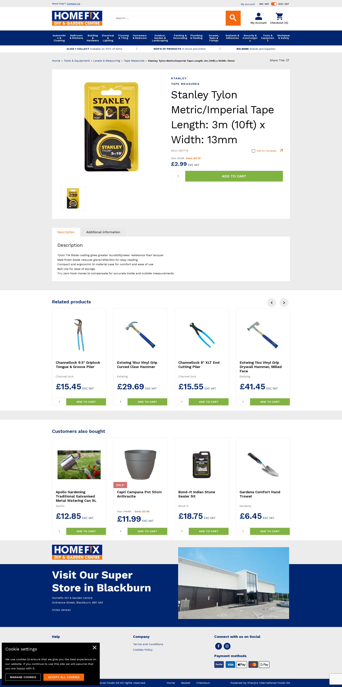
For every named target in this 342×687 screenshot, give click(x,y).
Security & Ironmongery (250, 38)
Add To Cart (234, 176)
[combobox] (175, 18)
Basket (185, 683)
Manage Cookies (23, 677)
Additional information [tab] (103, 232)
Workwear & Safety (283, 36)
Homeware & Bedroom (140, 36)
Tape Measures (134, 60)
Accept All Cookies (63, 677)
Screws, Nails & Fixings (214, 38)
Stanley (179, 78)
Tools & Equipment (267, 38)
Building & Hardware (93, 38)
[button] (284, 302)
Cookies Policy (142, 649)
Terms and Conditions (148, 644)
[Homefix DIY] (77, 18)
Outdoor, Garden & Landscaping (160, 38)
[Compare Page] (281, 151)
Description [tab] (66, 232)
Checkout (203, 683)
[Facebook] (218, 646)
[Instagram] (227, 646)
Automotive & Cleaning (59, 38)
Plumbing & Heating (196, 36)
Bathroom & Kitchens (76, 36)
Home (56, 60)
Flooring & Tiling (123, 36)
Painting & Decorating (180, 36)
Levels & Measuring (106, 60)
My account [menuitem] (248, 4)
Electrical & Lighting (108, 38)
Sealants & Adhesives (232, 36)
